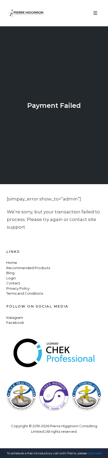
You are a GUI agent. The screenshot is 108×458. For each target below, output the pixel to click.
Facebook (15, 322)
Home (11, 262)
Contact (13, 283)
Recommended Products (28, 268)
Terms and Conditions (24, 293)
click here (94, 453)
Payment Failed (54, 105)
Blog (10, 273)
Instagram (14, 317)
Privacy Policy (18, 288)
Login (11, 278)
